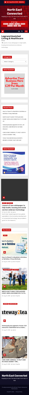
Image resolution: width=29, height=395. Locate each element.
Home (3, 40)
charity (15, 25)
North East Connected (14, 375)
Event (19, 25)
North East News (13, 303)
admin (14, 212)
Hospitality (16, 269)
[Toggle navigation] (19, 31)
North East (5, 24)
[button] (22, 31)
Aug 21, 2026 (7, 296)
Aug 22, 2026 (7, 261)
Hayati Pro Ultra (10, 391)
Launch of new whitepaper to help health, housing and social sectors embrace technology (14, 207)
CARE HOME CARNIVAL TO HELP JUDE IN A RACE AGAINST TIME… (14, 360)
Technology (9, 203)
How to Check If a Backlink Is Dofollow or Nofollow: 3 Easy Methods (14, 258)
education (10, 25)
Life (12, 338)
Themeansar (14, 388)
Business (11, 24)
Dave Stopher (16, 261)
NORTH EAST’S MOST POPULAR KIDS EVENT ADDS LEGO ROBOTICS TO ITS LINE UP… (14, 119)
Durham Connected (8, 269)
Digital (5, 235)
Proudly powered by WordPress (10, 387)
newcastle (17, 24)
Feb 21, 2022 (7, 212)
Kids (5, 338)
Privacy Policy (19, 391)
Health (4, 203)
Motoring (23, 24)
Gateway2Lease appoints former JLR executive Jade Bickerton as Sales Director (13, 127)
